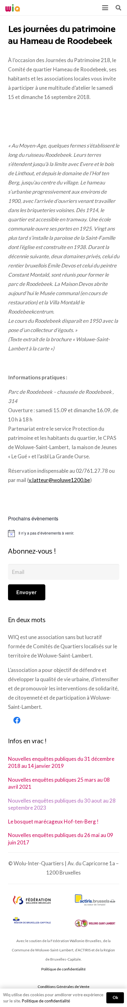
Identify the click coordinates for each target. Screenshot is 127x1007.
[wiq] (12, 8)
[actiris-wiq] (95, 900)
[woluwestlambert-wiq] (95, 923)
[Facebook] (17, 720)
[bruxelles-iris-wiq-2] (32, 920)
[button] (105, 8)
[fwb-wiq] (32, 900)
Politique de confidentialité (63, 969)
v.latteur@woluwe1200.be (59, 480)
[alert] (63, 533)
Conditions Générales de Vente (63, 986)
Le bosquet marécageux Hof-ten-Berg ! (53, 821)
